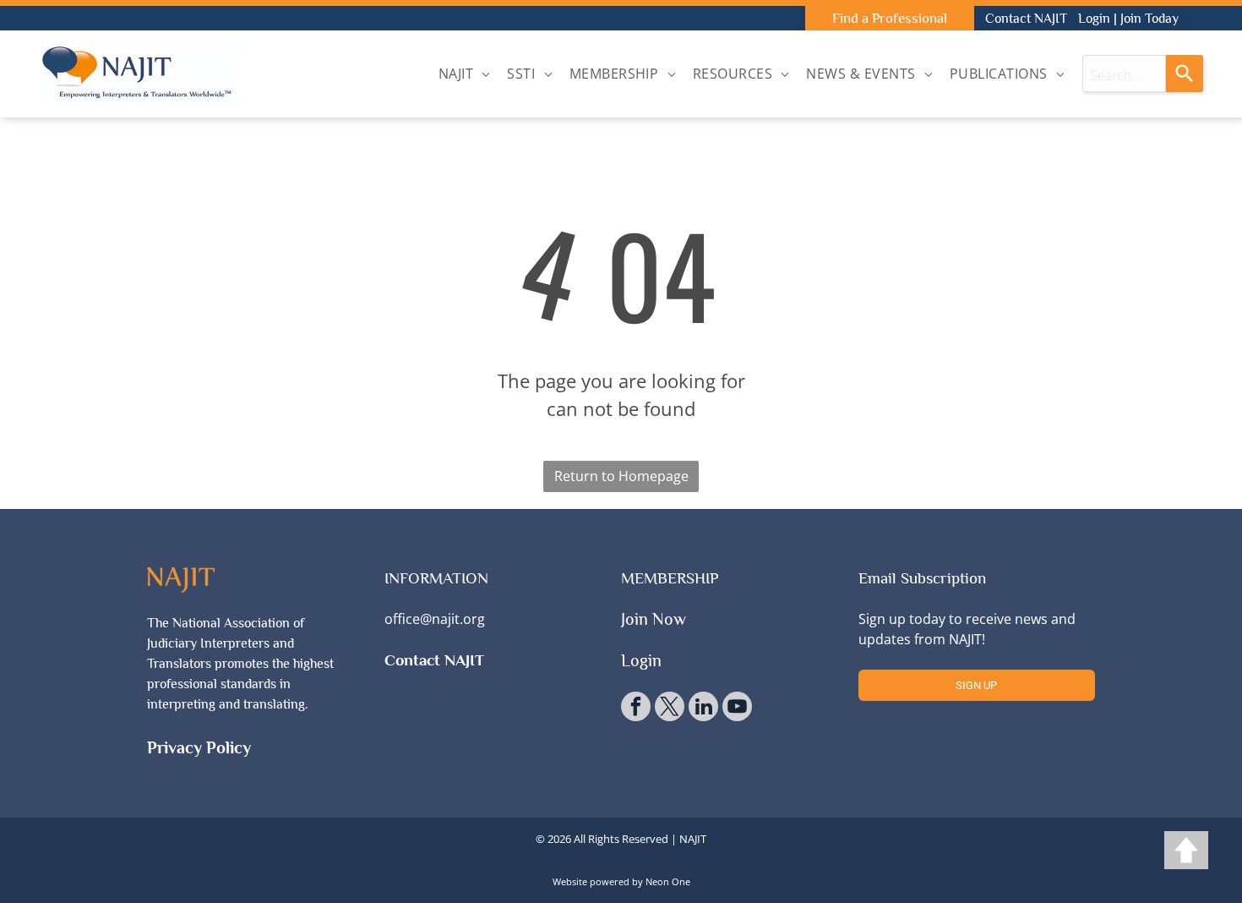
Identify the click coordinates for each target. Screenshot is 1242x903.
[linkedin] (703, 708)
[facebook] (636, 708)
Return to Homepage (621, 476)
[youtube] (737, 708)
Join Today (1149, 18)
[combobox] (1124, 73)
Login (1094, 18)
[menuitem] (464, 73)
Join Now (653, 619)
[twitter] (669, 708)
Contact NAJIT (1026, 18)
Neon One (668, 881)
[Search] (1184, 73)
